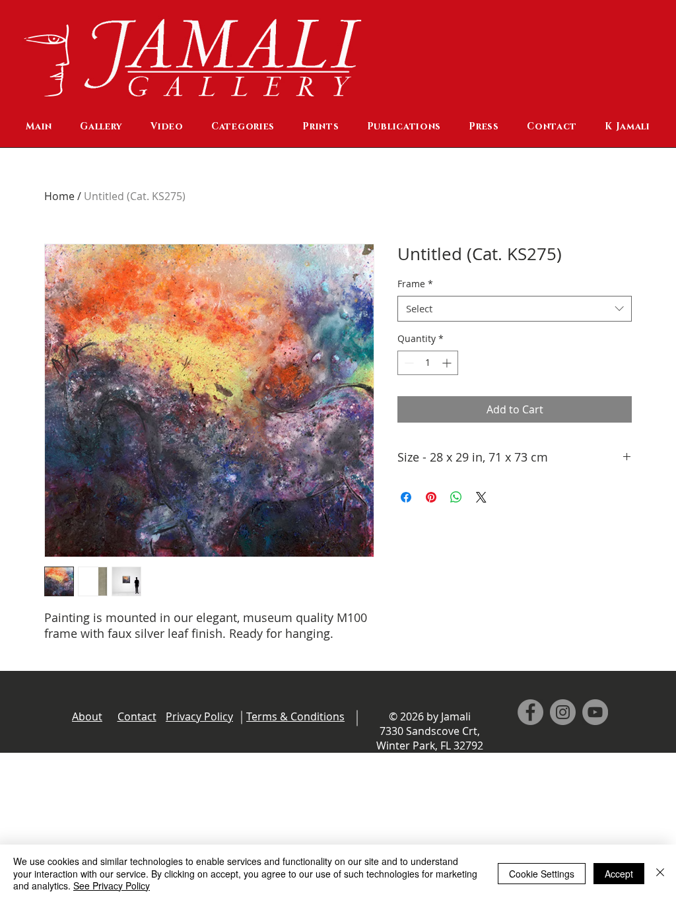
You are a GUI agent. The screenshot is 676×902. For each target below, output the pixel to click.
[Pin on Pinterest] (431, 497)
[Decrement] (407, 362)
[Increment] (448, 362)
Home (59, 196)
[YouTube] (595, 712)
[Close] (660, 873)
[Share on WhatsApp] (456, 497)
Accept (619, 873)
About (87, 716)
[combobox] (514, 309)
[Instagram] (563, 712)
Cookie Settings (541, 873)
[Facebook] (530, 712)
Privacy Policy (199, 716)
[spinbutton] (428, 362)
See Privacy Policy (111, 885)
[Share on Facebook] (406, 497)
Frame (415, 283)
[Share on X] (481, 497)
